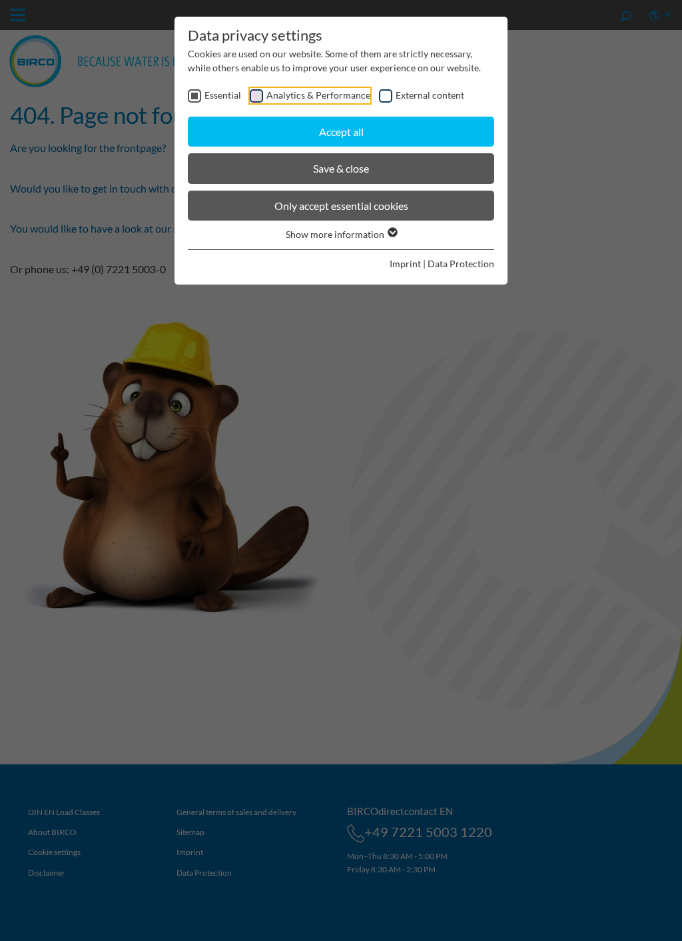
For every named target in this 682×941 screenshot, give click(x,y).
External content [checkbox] (430, 95)
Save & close (341, 168)
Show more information (336, 234)
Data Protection (461, 263)
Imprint (405, 263)
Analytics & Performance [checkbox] (318, 95)
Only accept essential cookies (341, 205)
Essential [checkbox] (222, 95)
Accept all (341, 131)
